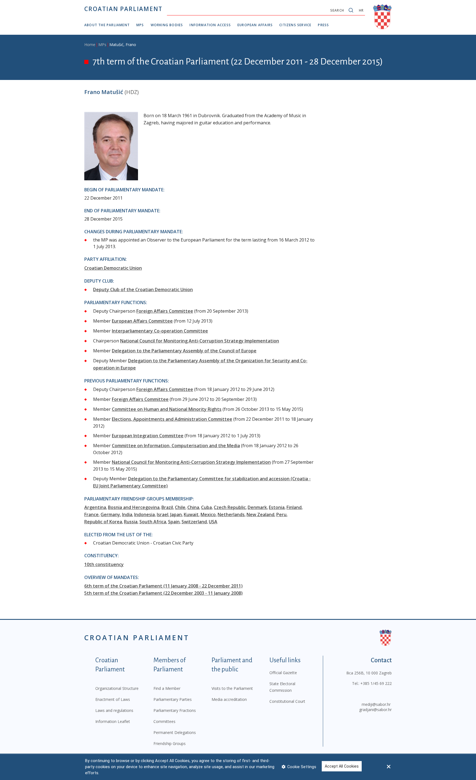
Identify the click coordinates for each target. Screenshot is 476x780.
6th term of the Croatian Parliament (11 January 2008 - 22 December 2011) (163, 586)
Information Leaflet (112, 721)
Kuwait (191, 514)
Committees (164, 721)
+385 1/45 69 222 (376, 683)
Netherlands (231, 514)
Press (323, 25)
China (193, 507)
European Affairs (255, 25)
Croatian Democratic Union (113, 268)
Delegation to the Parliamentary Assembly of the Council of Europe (184, 351)
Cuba (206, 507)
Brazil (167, 507)
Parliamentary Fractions (174, 710)
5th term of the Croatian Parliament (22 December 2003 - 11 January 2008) (163, 593)
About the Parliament (107, 25)
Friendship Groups (169, 743)
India (127, 514)
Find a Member (166, 688)
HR (361, 10)
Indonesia (144, 514)
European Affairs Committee (142, 321)
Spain (174, 522)
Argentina (95, 507)
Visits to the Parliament (232, 688)
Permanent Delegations (174, 732)
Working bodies (167, 25)
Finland (294, 507)
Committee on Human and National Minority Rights (166, 409)
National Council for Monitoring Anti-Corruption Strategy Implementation (199, 341)
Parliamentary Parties (172, 699)
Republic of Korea (103, 522)
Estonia (277, 507)
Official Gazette (283, 672)
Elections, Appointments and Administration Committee (172, 419)
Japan (176, 514)
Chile (180, 507)
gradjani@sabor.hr (375, 709)
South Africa (152, 522)
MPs (140, 25)
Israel (162, 514)
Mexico (208, 514)
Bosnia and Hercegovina (133, 507)
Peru (281, 514)
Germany (110, 514)
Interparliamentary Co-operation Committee (160, 331)
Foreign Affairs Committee (164, 311)
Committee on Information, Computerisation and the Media (176, 446)
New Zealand (260, 514)
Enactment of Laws (112, 699)
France (91, 514)
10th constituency (104, 564)
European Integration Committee (147, 436)
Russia (130, 522)
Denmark (257, 507)
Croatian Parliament (123, 9)
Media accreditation (229, 699)
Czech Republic (230, 507)
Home (89, 44)
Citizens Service (295, 25)
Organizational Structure (117, 688)
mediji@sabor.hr (376, 704)
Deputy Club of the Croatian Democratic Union (143, 289)
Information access (210, 25)
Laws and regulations (114, 710)
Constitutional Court (287, 701)
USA (213, 522)
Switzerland (194, 522)
